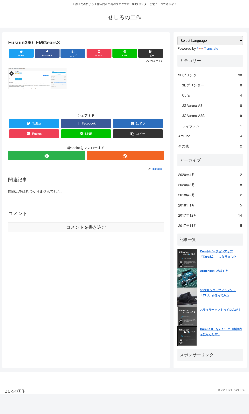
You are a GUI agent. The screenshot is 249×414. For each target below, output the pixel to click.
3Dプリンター (210, 74)
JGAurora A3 (212, 105)
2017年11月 (210, 225)
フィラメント (212, 125)
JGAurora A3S (212, 115)
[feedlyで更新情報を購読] (46, 155)
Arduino (210, 135)
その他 (210, 145)
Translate (211, 48)
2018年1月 (210, 204)
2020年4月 (210, 174)
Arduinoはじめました (214, 270)
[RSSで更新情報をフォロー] (125, 155)
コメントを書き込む (86, 227)
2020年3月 (210, 184)
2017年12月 (210, 215)
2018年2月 (210, 194)
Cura (212, 95)
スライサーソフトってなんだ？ (220, 309)
